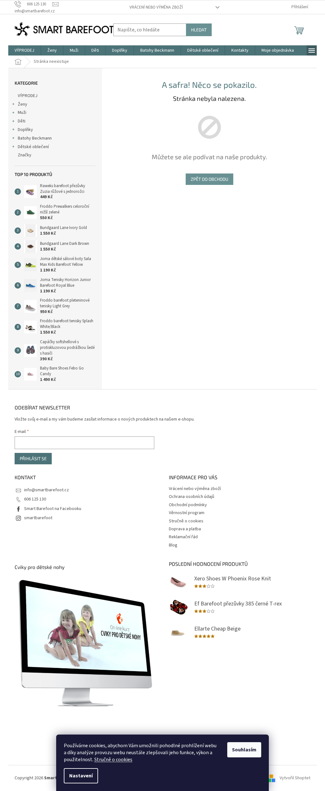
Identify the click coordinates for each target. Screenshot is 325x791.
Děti (21, 121)
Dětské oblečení (33, 147)
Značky (24, 155)
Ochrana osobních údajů (191, 497)
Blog (173, 545)
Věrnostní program (186, 513)
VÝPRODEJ (27, 96)
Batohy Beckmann (35, 138)
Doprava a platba (185, 529)
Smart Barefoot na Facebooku (52, 509)
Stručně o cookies (113, 759)
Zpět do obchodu (209, 179)
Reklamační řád (183, 537)
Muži (22, 112)
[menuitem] (24, 50)
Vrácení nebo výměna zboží (156, 7)
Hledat (199, 29)
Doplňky (25, 130)
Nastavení (81, 775)
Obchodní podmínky (188, 505)
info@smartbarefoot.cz (46, 490)
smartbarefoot (38, 518)
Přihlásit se (33, 458)
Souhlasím (244, 749)
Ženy (22, 104)
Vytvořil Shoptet (295, 778)
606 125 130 (35, 499)
